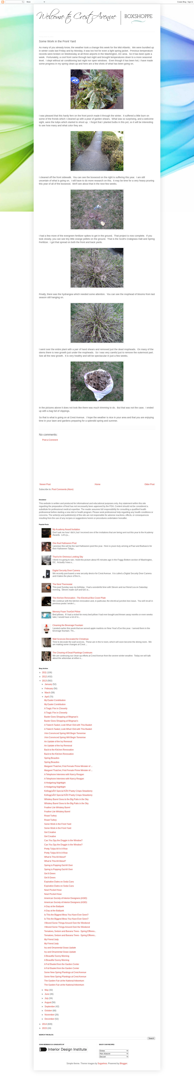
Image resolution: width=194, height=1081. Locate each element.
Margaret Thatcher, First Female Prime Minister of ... (68, 766)
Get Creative (50, 832)
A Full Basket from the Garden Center (61, 964)
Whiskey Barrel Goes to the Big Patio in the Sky (66, 799)
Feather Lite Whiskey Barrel (57, 807)
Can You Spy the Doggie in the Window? (63, 840)
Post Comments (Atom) (62, 489)
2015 (44, 1028)
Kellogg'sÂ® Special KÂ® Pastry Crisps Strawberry (68, 791)
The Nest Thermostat (62, 584)
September (50, 1006)
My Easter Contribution (55, 700)
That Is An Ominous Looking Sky (68, 557)
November (50, 1015)
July (47, 998)
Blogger (123, 1063)
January (49, 684)
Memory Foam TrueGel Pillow (66, 612)
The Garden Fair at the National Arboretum (64, 981)
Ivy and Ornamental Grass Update (60, 948)
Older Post (149, 484)
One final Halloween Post (64, 543)
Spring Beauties (51, 758)
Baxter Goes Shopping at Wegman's (61, 717)
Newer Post (45, 484)
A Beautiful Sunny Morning (56, 956)
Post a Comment (50, 440)
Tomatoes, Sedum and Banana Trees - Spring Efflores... (70, 931)
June (47, 994)
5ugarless (102, 1063)
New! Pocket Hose (53, 890)
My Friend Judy (51, 939)
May (47, 990)
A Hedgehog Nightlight (54, 783)
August (48, 1002)
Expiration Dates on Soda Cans (59, 882)
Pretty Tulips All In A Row (56, 849)
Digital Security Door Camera (66, 570)
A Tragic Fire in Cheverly (55, 708)
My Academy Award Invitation (66, 529)
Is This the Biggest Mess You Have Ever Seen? (66, 915)
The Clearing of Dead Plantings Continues (72, 653)
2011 (44, 672)
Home (97, 484)
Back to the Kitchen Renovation (59, 750)
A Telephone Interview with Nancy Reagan (64, 774)
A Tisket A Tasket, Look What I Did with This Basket (68, 725)
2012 (44, 676)
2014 (44, 1024)
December (50, 1019)
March (48, 692)
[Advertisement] (97, 462)
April (47, 697)
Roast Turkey (50, 816)
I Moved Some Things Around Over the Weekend (67, 923)
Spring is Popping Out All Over (58, 865)
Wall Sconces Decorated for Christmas (71, 639)
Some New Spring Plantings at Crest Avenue (65, 972)
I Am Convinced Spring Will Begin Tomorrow (65, 733)
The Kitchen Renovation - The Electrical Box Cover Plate (79, 598)
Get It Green (49, 873)
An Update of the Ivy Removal (58, 741)
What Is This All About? (55, 857)
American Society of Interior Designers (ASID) (65, 898)
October (49, 1010)
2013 (44, 681)
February (49, 688)
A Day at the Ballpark (54, 906)
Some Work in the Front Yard (57, 824)
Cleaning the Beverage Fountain (68, 625)
